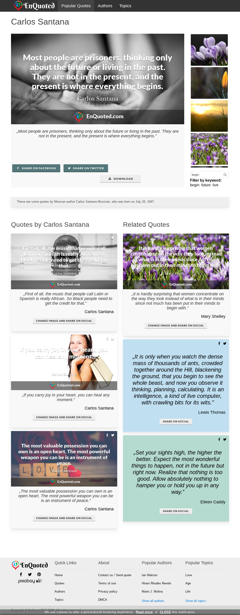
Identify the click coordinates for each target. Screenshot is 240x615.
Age (188, 583)
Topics (125, 6)
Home (59, 575)
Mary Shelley (213, 316)
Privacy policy (107, 591)
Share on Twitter (88, 168)
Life (187, 591)
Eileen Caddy (212, 502)
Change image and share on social (64, 320)
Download (123, 178)
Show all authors (153, 601)
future (206, 185)
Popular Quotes (76, 6)
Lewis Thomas (211, 412)
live (215, 185)
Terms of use (107, 583)
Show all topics (195, 601)
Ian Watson (149, 575)
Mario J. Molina (152, 591)
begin (194, 185)
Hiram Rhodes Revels (156, 583)
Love (188, 575)
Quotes (59, 583)
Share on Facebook (38, 168)
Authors (105, 6)
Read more (144, 612)
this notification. (178, 612)
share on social (176, 421)
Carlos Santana (99, 311)
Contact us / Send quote (114, 575)
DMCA (102, 599)
